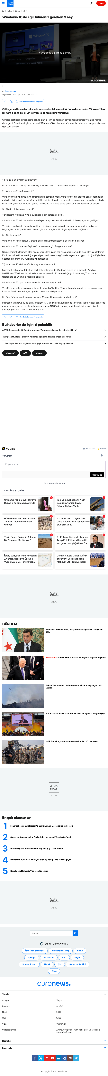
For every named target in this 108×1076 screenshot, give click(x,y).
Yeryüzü (59, 1006)
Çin (59, 964)
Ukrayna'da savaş (60, 950)
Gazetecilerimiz (9, 1030)
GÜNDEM (9, 624)
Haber (9, 11)
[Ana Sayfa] (3, 11)
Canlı (101, 3)
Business (6, 1006)
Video (4, 1024)
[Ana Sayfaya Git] (10, 3)
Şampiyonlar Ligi (77, 964)
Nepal (47, 964)
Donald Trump (29, 964)
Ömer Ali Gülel (10, 91)
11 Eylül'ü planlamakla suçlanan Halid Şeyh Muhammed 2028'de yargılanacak (37, 343)
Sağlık (77, 957)
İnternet (39, 353)
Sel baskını (49, 957)
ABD (25, 11)
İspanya (31, 957)
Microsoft (10, 353)
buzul (80, 950)
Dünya (17, 11)
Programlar (61, 1024)
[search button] (75, 933)
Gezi (4, 1018)
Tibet (54, 971)
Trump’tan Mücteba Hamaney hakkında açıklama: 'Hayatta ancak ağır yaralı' (36, 337)
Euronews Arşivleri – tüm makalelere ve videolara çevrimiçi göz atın (78, 1031)
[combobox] (54, 933)
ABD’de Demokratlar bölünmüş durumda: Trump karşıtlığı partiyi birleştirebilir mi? (39, 330)
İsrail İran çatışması (34, 950)
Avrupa (5, 1000)
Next (4, 1012)
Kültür (58, 1018)
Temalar (6, 994)
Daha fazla (7, 1048)
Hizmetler (6, 1041)
